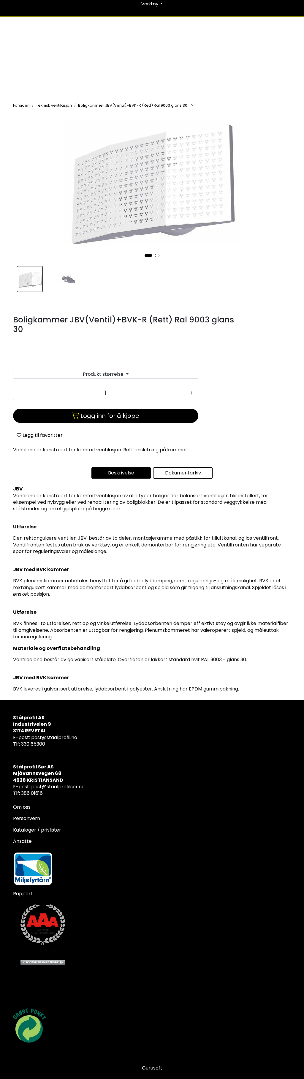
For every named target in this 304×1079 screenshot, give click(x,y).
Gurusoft (152, 1067)
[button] (148, 255)
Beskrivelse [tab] (121, 472)
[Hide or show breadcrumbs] (192, 105)
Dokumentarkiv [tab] (183, 472)
